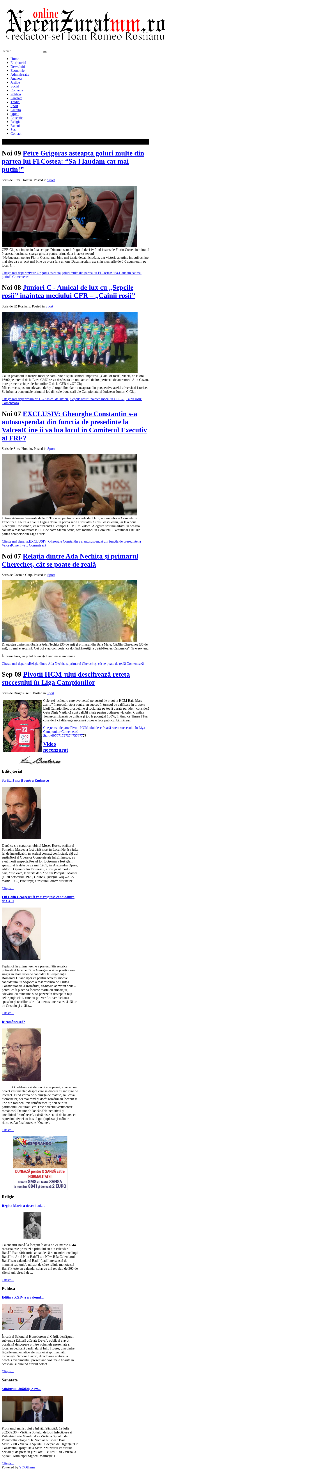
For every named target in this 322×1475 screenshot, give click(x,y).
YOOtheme (27, 1467)
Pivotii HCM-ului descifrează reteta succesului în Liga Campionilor (66, 678)
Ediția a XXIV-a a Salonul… (23, 1297)
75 (74, 735)
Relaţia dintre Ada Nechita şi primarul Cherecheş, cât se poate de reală (70, 560)
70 (56, 735)
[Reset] (45, 52)
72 (63, 735)
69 (53, 735)
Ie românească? (13, 1022)
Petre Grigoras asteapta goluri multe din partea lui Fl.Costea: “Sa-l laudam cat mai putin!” (73, 161)
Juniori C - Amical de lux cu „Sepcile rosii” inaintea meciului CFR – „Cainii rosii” (68, 291)
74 (70, 735)
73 (67, 735)
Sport (51, 180)
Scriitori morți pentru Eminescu (25, 780)
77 (81, 735)
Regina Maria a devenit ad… (23, 1206)
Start (46, 735)
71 (60, 735)
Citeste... (8, 888)
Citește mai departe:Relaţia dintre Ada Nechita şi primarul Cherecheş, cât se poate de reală (64, 663)
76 (77, 735)
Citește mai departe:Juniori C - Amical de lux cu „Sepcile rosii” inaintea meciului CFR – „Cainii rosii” (72, 399)
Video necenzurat (55, 747)
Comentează (20, 277)
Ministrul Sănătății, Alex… (21, 1389)
